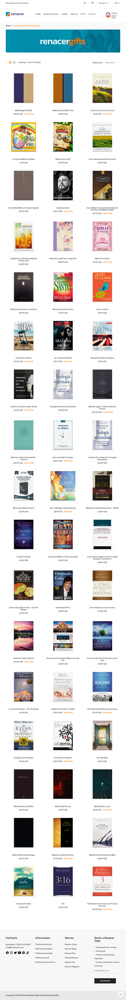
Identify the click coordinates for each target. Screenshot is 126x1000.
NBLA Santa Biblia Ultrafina (23, 508)
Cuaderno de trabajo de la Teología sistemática (102, 458)
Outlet (92, 14)
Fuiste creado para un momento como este (102, 659)
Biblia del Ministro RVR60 (23, 806)
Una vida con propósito (63, 758)
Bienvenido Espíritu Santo (63, 309)
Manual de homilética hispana (102, 358)
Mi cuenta (103, 3)
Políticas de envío (42, 958)
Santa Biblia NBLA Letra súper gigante (23, 208)
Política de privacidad (43, 953)
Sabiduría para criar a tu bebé (63, 709)
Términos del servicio (43, 944)
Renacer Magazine (72, 967)
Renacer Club (70, 953)
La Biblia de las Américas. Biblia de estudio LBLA (23, 260)
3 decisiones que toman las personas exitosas (102, 905)
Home (38, 14)
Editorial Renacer (71, 958)
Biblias (74, 14)
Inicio (8, 26)
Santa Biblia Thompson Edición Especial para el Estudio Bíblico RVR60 (102, 209)
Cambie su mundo (24, 557)
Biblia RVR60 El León (63, 806)
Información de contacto (45, 962)
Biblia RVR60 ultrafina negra (23, 855)
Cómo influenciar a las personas (102, 608)
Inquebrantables (62, 208)
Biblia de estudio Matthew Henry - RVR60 (102, 508)
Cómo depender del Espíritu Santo (102, 159)
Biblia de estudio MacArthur (63, 855)
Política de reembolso (43, 949)
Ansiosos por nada (23, 904)
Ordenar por (97, 63)
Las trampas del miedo (63, 358)
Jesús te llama (102, 309)
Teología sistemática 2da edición (63, 407)
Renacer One (70, 962)
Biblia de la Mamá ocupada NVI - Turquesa (23, 458)
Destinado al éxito (63, 608)
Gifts (83, 14)
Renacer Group (51, 14)
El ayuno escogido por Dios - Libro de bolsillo (23, 609)
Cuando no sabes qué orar (23, 658)
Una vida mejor (102, 758)
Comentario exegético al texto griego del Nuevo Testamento (102, 558)
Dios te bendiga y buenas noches (63, 508)
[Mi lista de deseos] (93, 3)
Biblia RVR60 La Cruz (102, 806)
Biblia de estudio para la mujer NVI (63, 259)
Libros (64, 14)
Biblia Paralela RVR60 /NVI (63, 111)
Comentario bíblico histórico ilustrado (63, 557)
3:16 (63, 904)
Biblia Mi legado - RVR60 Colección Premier (102, 408)
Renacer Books (71, 949)
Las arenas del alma (24, 358)
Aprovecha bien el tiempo (63, 457)
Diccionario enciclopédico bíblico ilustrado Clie (63, 659)
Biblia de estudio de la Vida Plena (23, 309)
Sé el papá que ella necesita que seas (102, 709)
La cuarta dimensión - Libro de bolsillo (24, 709)
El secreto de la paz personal (102, 111)
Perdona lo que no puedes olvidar (23, 407)
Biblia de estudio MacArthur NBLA (102, 855)
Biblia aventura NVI (63, 159)
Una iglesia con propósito (24, 758)
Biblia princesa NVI (102, 259)
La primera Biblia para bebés (23, 159)
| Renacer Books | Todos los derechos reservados (40, 995)
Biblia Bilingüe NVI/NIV (23, 111)
